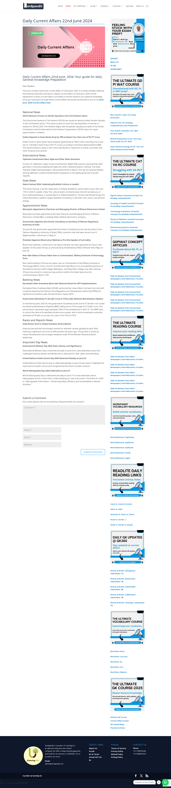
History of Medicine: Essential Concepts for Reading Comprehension (127, 220)
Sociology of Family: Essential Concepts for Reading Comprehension (127, 204)
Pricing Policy (117, 757)
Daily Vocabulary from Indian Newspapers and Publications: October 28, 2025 (126, 374)
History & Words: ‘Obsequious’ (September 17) (123, 572)
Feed (68, 6)
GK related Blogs (117, 724)
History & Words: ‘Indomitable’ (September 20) (123, 588)
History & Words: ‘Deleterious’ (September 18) (122, 580)
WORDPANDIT (116, 69)
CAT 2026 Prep (79, 6)
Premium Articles (117, 728)
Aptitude (129, 6)
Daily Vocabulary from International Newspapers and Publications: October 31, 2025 (126, 277)
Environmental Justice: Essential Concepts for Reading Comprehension (126, 228)
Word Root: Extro (117, 651)
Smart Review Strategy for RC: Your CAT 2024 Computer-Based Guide (127, 148)
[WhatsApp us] (165, 782)
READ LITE (114, 62)
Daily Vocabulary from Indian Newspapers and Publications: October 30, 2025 (126, 366)
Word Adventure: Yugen (120, 458)
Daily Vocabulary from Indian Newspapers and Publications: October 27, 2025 (126, 382)
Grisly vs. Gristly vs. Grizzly (121, 525)
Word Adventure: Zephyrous (122, 442)
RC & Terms (94, 754)
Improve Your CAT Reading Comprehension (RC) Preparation (124, 124)
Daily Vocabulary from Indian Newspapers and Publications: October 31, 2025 (126, 358)
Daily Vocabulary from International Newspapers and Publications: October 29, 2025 (126, 309)
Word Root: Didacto (118, 672)
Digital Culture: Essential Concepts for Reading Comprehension (126, 196)
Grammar (117, 6)
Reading (104, 6)
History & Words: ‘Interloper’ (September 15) (127, 604)
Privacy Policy (117, 751)
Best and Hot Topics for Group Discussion (123, 116)
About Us (140, 6)
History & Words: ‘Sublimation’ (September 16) (123, 596)
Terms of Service (118, 748)
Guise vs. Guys (116, 509)
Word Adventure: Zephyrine (121, 447)
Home (60, 6)
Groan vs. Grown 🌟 (118, 519)
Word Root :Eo (116, 662)
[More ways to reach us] (159, 782)
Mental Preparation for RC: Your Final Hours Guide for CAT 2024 (125, 140)
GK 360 (113, 65)
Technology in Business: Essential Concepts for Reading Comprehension (126, 212)
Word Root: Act (116, 667)
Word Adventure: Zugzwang (122, 437)
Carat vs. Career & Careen (121, 504)
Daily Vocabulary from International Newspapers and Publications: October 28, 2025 (126, 293)
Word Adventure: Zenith (120, 453)
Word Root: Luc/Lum (118, 656)
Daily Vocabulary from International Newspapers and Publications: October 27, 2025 (126, 301)
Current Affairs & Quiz (119, 721)
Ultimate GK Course (118, 717)
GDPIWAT (114, 58)
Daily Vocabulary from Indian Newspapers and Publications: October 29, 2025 (126, 390)
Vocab (92, 6)
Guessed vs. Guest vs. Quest (122, 514)
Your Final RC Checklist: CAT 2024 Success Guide (124, 132)
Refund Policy (117, 754)
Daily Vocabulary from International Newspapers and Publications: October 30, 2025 (126, 285)
